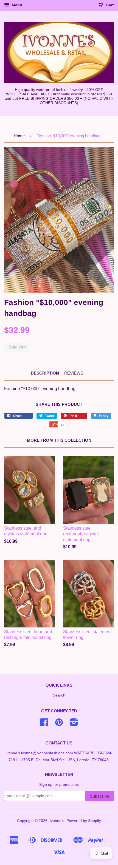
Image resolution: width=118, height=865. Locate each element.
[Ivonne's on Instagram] (74, 724)
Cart (109, 5)
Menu (16, 5)
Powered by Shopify (83, 821)
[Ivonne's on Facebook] (44, 724)
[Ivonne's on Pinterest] (59, 724)
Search (59, 695)
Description (45, 373)
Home (19, 135)
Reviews (73, 373)
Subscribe (99, 796)
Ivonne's (57, 821)
